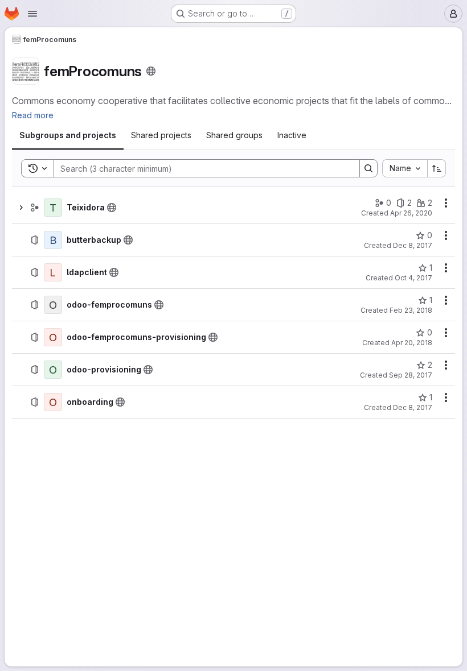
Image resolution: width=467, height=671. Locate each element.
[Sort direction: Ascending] (437, 168)
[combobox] (404, 168)
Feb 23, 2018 (411, 310)
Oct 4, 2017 (413, 278)
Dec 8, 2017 (412, 245)
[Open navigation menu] (32, 14)
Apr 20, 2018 (411, 342)
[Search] (368, 168)
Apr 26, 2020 (411, 213)
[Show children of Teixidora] (21, 207)
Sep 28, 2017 (410, 375)
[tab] (68, 135)
